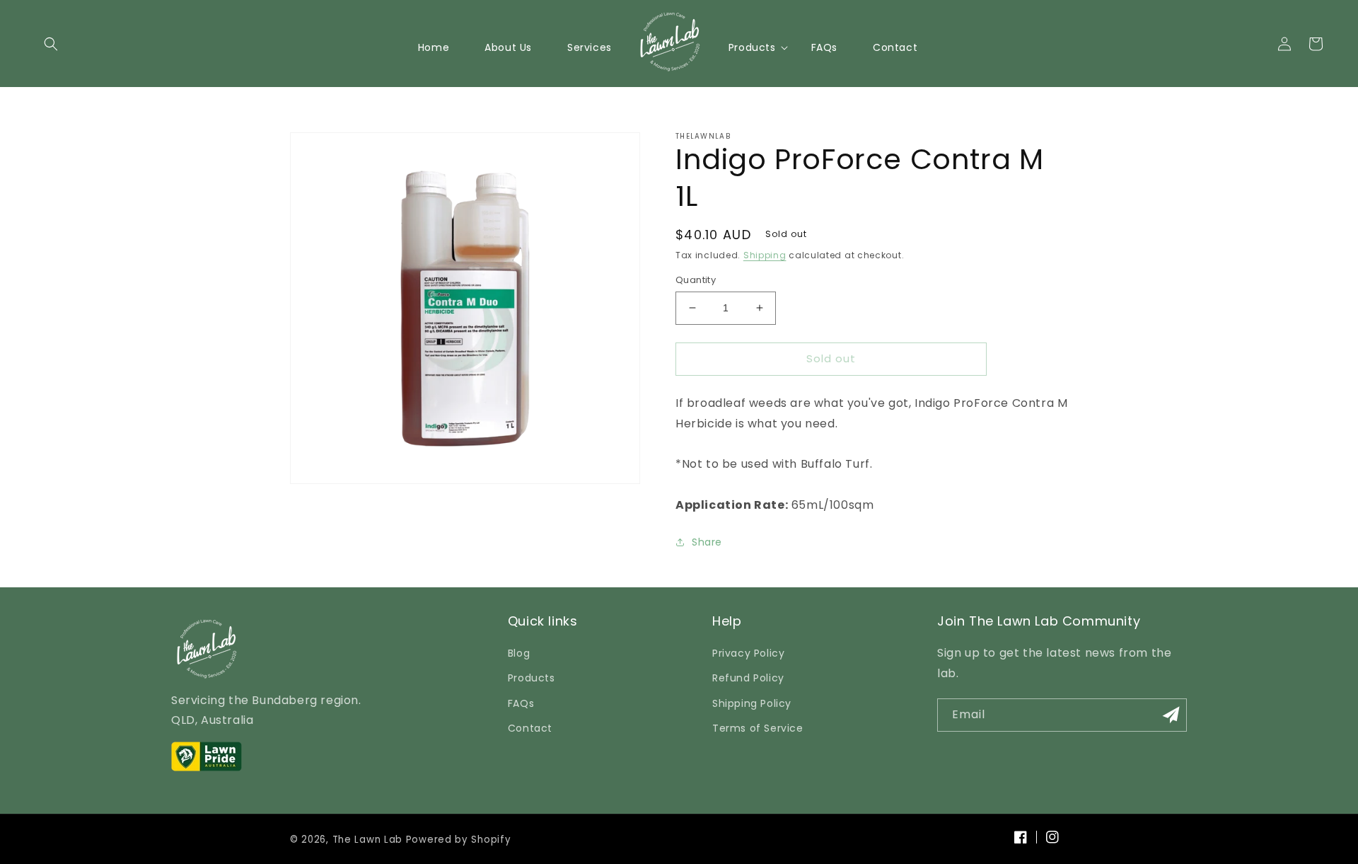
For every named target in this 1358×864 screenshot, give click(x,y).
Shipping (765, 255)
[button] (50, 43)
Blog (519, 653)
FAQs (521, 703)
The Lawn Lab (367, 839)
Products (531, 678)
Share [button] (707, 542)
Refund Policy (748, 678)
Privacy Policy (748, 653)
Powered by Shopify (458, 839)
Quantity (695, 280)
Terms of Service (757, 728)
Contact (530, 728)
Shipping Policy (751, 703)
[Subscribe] (1170, 715)
